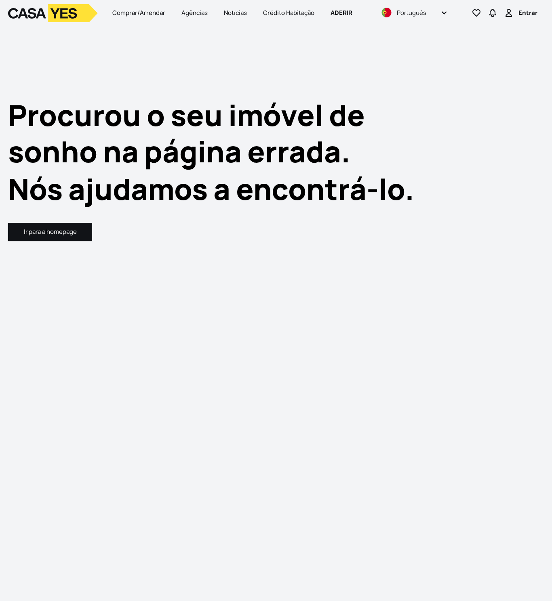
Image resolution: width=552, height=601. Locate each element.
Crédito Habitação (288, 12)
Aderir (341, 12)
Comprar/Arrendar (138, 12)
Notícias (235, 12)
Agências (194, 12)
